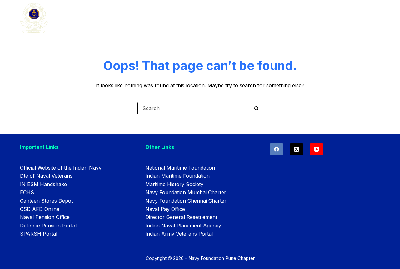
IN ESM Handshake (43, 184)
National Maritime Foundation (180, 168)
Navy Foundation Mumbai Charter (185, 192)
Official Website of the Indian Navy (61, 168)
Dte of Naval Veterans (46, 176)
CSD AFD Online (39, 209)
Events (148, 18)
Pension (260, 18)
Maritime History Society (174, 184)
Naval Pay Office (165, 209)
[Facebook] (276, 149)
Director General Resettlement (181, 217)
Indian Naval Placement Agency (183, 225)
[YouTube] (316, 149)
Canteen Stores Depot (46, 201)
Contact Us (334, 18)
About (117, 18)
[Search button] (256, 108)
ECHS (27, 192)
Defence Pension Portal (48, 225)
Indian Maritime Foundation (177, 176)
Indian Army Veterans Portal (179, 234)
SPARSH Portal (38, 234)
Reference (184, 18)
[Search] (361, 19)
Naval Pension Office (45, 217)
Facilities (224, 18)
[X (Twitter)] (296, 149)
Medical (294, 18)
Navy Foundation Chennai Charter (186, 201)
